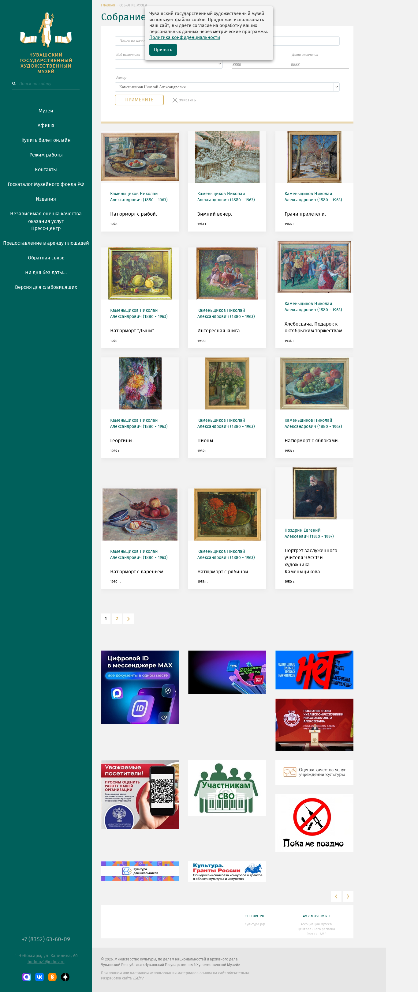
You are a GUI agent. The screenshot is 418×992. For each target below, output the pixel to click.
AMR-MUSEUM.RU (316, 916)
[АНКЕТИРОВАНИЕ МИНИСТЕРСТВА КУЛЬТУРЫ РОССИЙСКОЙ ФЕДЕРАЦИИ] (140, 799)
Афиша (46, 125)
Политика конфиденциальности (184, 37)
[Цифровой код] (140, 692)
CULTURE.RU (254, 916)
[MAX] (26, 977)
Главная (108, 5)
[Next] (128, 618)
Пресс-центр (46, 228)
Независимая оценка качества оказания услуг (46, 216)
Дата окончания (305, 54)
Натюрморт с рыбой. (133, 214)
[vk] (39, 977)
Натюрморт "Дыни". (132, 330)
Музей (46, 110)
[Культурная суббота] (140, 875)
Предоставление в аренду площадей (46, 243)
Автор (121, 77)
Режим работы (46, 155)
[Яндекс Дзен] (65, 977)
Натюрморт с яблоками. (312, 440)
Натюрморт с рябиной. (223, 571)
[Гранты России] (227, 876)
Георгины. (122, 440)
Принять (163, 49)
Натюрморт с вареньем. (137, 571)
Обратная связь (46, 257)
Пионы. (206, 440)
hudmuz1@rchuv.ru (46, 962)
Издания (46, 199)
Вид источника (128, 54)
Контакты (46, 169)
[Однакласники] (52, 977)
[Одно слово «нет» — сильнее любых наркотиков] (314, 675)
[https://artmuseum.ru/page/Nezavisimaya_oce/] (314, 777)
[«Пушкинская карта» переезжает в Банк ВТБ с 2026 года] (227, 677)
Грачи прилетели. (305, 214)
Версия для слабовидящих (46, 287)
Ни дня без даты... (46, 272)
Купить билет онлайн (46, 140)
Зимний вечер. (214, 214)
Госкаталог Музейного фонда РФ (46, 184)
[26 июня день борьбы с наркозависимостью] (314, 828)
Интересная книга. (219, 330)
